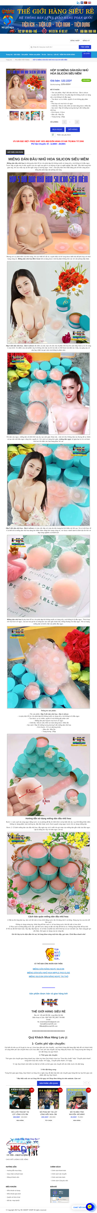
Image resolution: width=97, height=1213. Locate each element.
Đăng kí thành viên (13, 1177)
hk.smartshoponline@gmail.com (48, 1022)
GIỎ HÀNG (72, 129)
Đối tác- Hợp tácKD (13, 1200)
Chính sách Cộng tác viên (59, 1180)
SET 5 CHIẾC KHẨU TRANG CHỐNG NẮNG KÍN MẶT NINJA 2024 (77, 1114)
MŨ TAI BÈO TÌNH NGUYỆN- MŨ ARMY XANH (20, 1114)
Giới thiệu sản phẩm (15, 152)
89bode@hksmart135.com (48, 1026)
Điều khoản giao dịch (14, 1194)
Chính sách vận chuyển (59, 1174)
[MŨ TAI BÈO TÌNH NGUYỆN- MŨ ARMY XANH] (20, 1099)
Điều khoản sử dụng (13, 1190)
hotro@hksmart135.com (48, 1024)
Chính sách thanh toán (58, 1170)
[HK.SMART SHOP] (23, 1147)
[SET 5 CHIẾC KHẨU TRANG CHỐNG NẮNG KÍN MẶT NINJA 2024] (77, 1099)
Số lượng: (54, 122)
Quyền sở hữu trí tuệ (13, 1197)
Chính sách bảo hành (58, 1177)
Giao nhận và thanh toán (15, 1174)
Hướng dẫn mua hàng (14, 1170)
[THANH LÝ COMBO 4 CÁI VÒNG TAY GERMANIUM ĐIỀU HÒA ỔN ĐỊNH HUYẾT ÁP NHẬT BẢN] (48, 1099)
